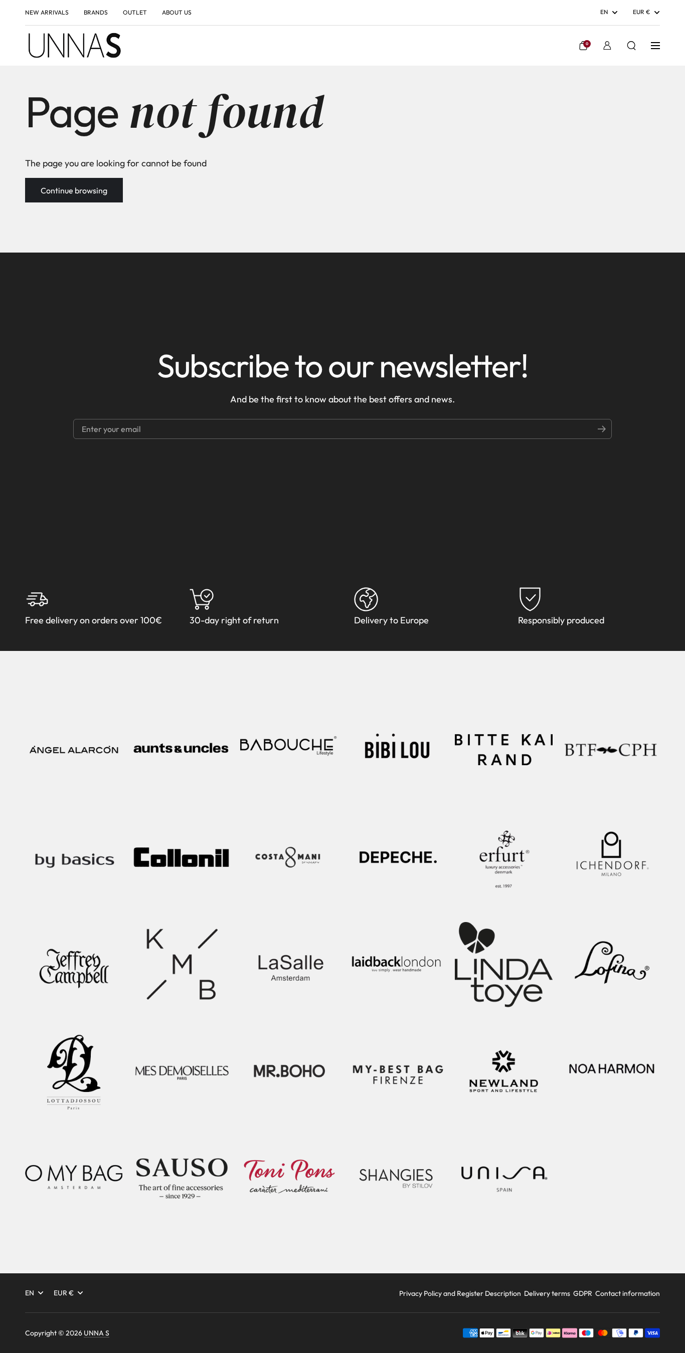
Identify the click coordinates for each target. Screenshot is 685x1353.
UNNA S (96, 1332)
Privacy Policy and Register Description (460, 1293)
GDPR (582, 1293)
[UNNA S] (74, 45)
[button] (583, 45)
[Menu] (655, 45)
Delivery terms (547, 1293)
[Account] (607, 45)
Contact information (627, 1293)
